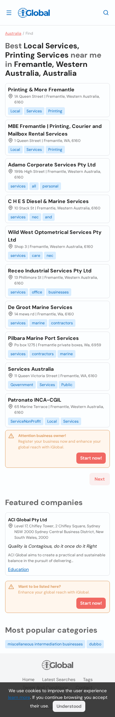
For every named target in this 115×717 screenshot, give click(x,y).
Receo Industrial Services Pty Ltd (49, 270)
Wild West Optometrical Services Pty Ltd (55, 236)
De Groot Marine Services (40, 307)
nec (35, 217)
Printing (55, 111)
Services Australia (31, 369)
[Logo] (34, 12)
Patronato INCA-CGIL (34, 400)
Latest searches (58, 679)
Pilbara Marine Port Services (43, 338)
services (18, 186)
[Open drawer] (9, 12)
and (48, 217)
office (37, 292)
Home (28, 679)
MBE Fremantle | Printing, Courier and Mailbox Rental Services (55, 130)
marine (38, 323)
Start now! (91, 603)
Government (22, 384)
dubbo (95, 644)
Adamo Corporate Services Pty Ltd (52, 164)
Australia (13, 33)
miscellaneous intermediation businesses (45, 644)
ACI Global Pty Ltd (27, 520)
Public (67, 384)
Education (18, 569)
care (36, 255)
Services (34, 111)
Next (100, 479)
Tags (88, 679)
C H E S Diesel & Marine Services (48, 201)
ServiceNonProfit (26, 421)
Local (15, 111)
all (34, 186)
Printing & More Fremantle (41, 89)
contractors (62, 323)
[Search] (106, 12)
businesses (59, 292)
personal (50, 186)
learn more (19, 697)
